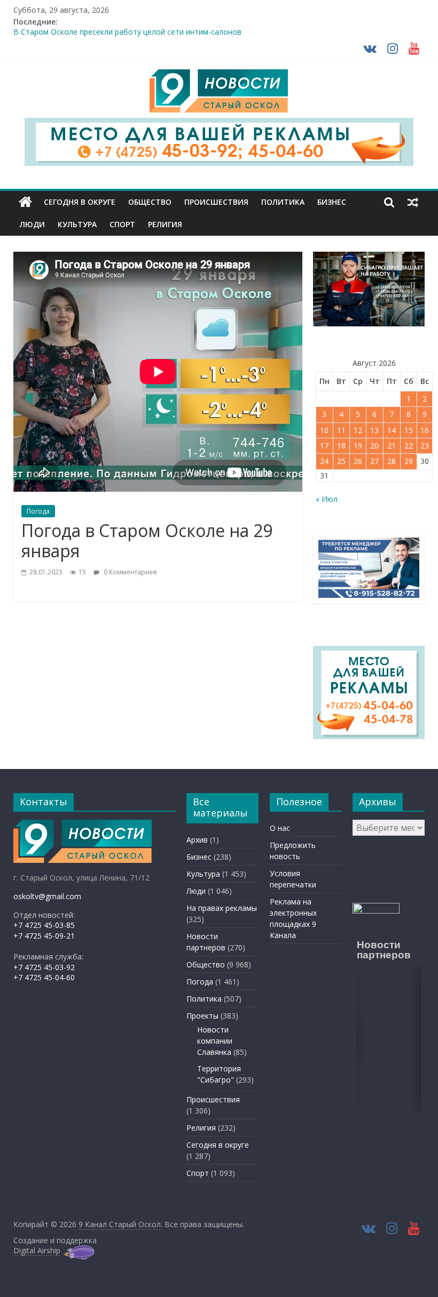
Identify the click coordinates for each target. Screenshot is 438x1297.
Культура (77, 224)
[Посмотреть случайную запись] (413, 202)
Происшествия (216, 202)
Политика (282, 202)
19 (358, 446)
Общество (149, 202)
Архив (197, 840)
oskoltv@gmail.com (47, 896)
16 (424, 430)
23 (424, 446)
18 (341, 446)
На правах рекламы (221, 908)
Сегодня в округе (79, 202)
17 (324, 446)
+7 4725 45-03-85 (44, 925)
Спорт (122, 224)
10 (324, 430)
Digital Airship (36, 1250)
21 (391, 446)
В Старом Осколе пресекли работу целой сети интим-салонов (127, 34)
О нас (280, 828)
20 (374, 446)
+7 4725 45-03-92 (44, 967)
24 (324, 461)
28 (391, 461)
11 (341, 430)
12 (358, 430)
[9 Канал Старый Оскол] (25, 202)
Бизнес (331, 202)
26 (358, 461)
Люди (32, 224)
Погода (38, 511)
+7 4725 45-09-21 (44, 936)
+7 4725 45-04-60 (44, 977)
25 (341, 461)
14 (391, 430)
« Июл (327, 499)
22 (408, 446)
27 (374, 461)
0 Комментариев (129, 572)
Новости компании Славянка (214, 1040)
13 (374, 430)
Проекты (202, 1016)
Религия (165, 224)
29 (408, 461)
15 (408, 430)
